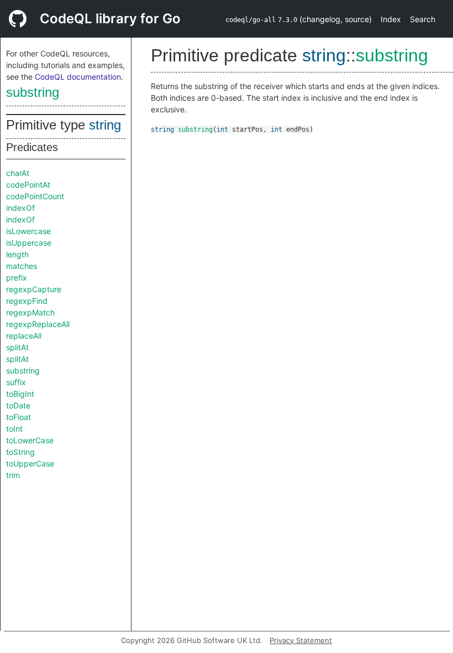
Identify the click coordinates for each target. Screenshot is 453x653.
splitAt (17, 347)
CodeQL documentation (78, 76)
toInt (14, 428)
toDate (18, 405)
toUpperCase (30, 463)
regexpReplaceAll (38, 324)
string (105, 124)
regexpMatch (30, 312)
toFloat (18, 417)
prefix (16, 277)
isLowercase (28, 231)
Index (391, 19)
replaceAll (23, 335)
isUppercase (28, 242)
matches (21, 266)
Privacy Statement (301, 640)
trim (13, 475)
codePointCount (35, 196)
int (222, 129)
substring (32, 92)
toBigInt (20, 393)
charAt (17, 173)
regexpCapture (33, 289)
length (17, 254)
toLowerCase (30, 440)
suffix (16, 382)
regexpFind (27, 300)
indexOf (20, 208)
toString (20, 452)
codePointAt (28, 184)
